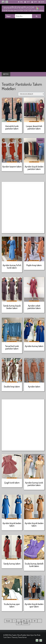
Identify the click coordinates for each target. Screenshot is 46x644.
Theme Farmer (22, 637)
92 (34, 621)
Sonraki (25, 623)
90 (24, 621)
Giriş (21, 2)
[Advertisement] (23, 47)
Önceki (8, 621)
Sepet (35, 2)
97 (18, 623)
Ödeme (42, 2)
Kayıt (28, 2)
